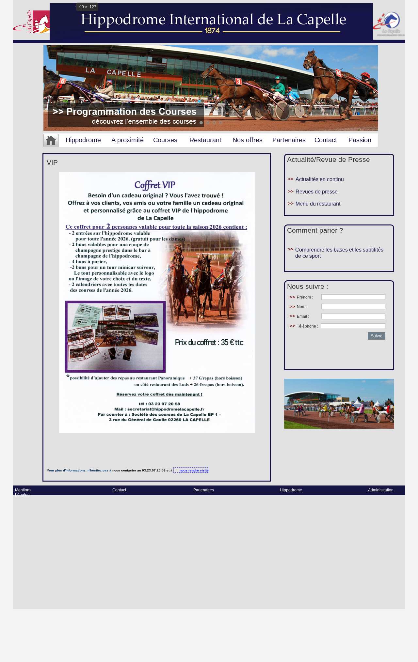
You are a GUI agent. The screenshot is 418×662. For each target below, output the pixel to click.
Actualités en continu (320, 179)
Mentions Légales (23, 492)
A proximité (127, 140)
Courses (165, 140)
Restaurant (205, 140)
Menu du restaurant (318, 204)
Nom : (302, 306)
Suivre (376, 336)
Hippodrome (83, 140)
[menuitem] (51, 140)
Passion (359, 140)
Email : (303, 316)
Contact (325, 140)
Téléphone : (307, 326)
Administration (381, 490)
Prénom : (305, 297)
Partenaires (289, 140)
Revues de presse (317, 191)
